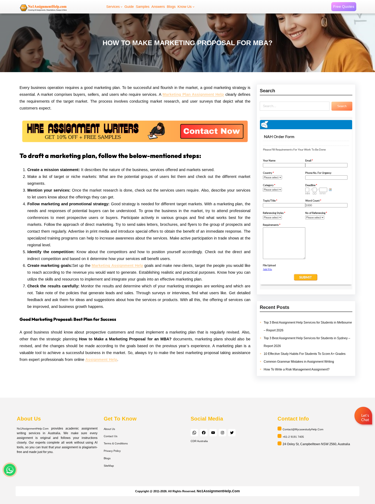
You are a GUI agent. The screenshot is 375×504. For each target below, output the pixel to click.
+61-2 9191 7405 (293, 436)
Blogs (107, 458)
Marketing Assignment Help (117, 265)
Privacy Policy (112, 451)
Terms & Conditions (116, 443)
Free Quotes (343, 6)
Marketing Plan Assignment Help (193, 94)
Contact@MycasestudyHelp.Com (303, 429)
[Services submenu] (121, 7)
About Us (109, 428)
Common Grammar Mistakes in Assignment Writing (299, 361)
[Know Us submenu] (194, 7)
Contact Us (110, 436)
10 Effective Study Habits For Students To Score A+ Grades (305, 353)
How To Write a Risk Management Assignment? (296, 369)
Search (341, 106)
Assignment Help (101, 359)
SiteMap (109, 465)
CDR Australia (199, 441)
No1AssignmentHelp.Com (33, 428)
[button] (364, 416)
